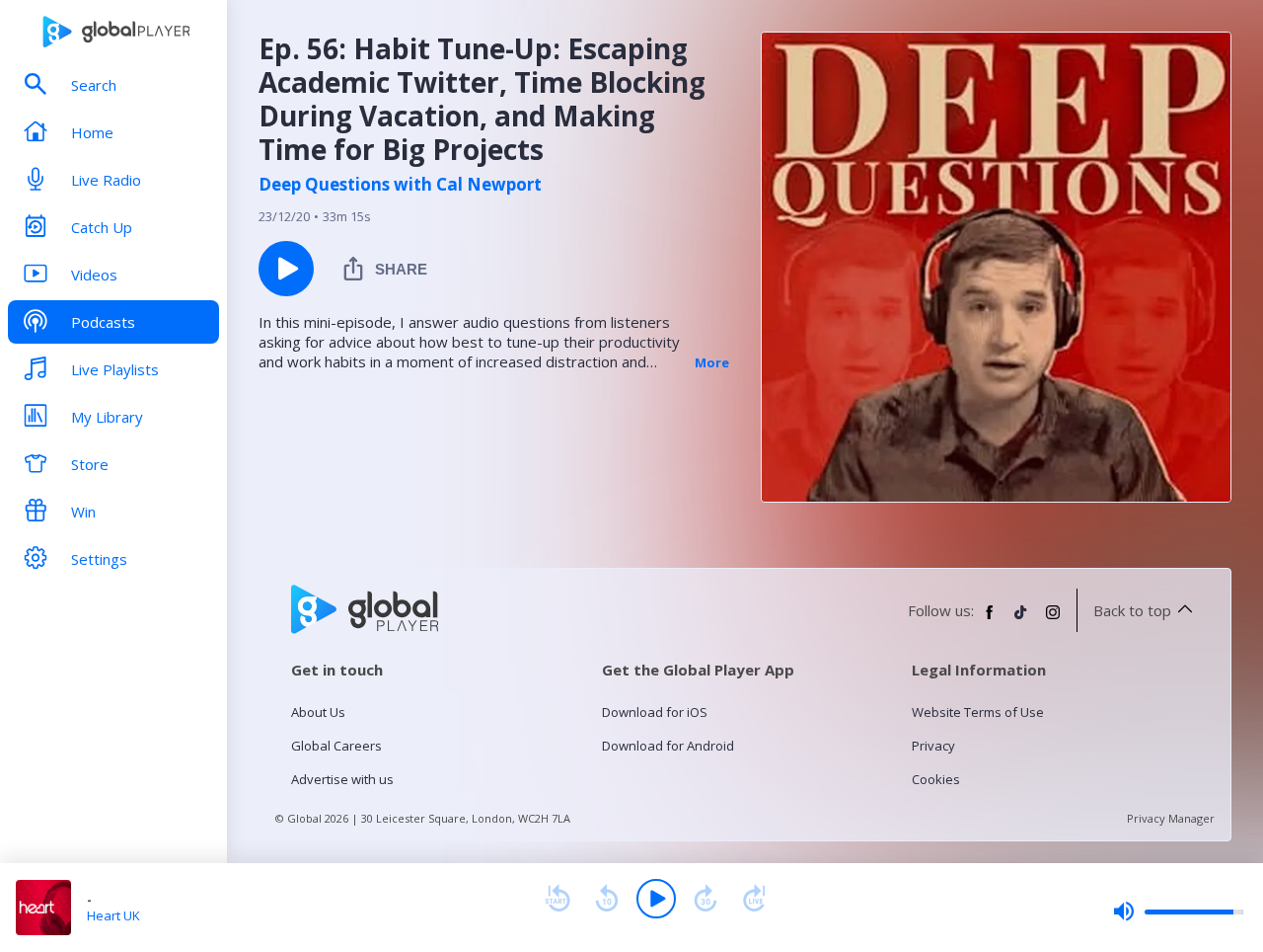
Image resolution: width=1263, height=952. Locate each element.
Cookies (936, 779)
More (712, 362)
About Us (318, 712)
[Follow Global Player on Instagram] (1053, 620)
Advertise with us (342, 779)
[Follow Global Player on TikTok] (1021, 620)
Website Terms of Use (978, 712)
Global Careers (336, 745)
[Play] (656, 898)
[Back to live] (755, 898)
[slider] (1178, 911)
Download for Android (668, 745)
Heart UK (113, 915)
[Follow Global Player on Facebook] (989, 620)
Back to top (1132, 610)
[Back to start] (557, 898)
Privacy (933, 745)
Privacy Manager (1171, 818)
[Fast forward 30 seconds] (705, 898)
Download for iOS (654, 712)
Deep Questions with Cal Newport (400, 185)
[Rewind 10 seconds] (607, 898)
